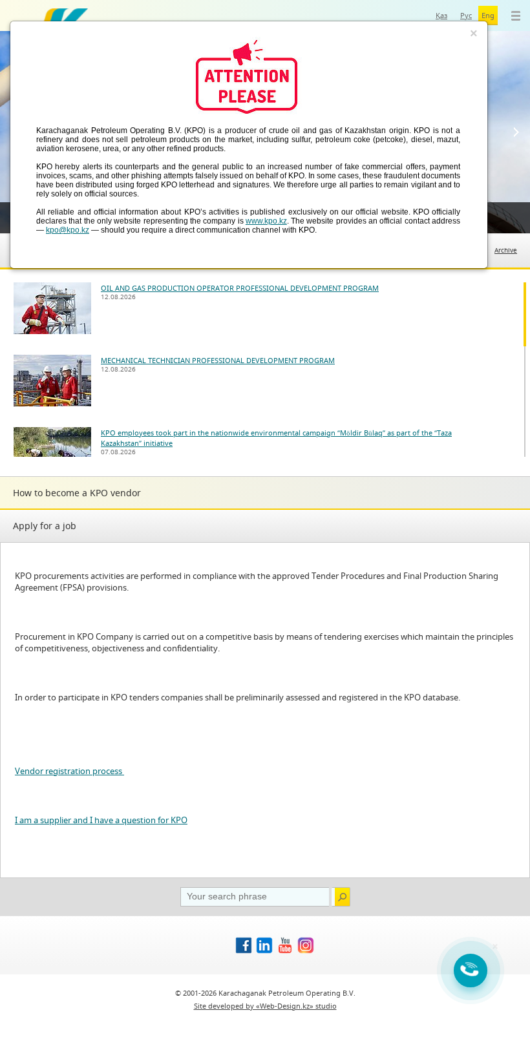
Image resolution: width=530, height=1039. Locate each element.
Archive (505, 250)
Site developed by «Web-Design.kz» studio (265, 1006)
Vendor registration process (69, 771)
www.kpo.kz (266, 221)
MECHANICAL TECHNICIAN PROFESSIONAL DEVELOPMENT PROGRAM (218, 360)
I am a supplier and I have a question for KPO (101, 820)
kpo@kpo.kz (67, 230)
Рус (466, 15)
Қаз (441, 15)
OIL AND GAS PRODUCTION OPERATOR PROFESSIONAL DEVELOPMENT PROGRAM (240, 288)
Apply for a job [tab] (44, 526)
